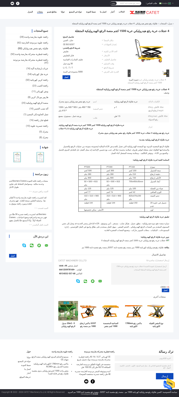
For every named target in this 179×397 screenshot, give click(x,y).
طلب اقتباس (152, 3)
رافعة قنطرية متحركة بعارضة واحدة (31, 54)
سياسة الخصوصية (170, 392)
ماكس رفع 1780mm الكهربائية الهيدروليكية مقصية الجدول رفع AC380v (133, 324)
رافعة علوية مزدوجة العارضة (35, 42)
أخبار (113, 12)
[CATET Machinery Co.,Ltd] (144, 12)
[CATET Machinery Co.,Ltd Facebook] (17, 3)
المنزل (30, 12)
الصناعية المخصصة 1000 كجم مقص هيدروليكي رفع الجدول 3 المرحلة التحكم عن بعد (110, 324)
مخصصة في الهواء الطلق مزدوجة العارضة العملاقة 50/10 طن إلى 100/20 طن (93, 365)
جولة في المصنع (75, 12)
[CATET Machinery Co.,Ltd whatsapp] (40, 245)
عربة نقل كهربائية (40, 74)
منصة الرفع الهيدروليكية (37, 103)
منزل (170, 23)
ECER (95, 394)
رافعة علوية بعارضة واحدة (36, 37)
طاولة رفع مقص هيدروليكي (146, 23)
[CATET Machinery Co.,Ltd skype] (26, 245)
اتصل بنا (103, 12)
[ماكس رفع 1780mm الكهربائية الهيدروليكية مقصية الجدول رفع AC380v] (133, 311)
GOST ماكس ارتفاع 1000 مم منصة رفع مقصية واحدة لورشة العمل (88, 324)
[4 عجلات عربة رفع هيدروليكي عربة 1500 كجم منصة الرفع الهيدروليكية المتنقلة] (149, 52)
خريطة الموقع (25, 377)
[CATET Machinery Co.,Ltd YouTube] (12, 3)
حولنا (63, 12)
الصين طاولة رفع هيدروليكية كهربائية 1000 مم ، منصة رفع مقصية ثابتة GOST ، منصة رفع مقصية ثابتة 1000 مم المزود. (114, 392)
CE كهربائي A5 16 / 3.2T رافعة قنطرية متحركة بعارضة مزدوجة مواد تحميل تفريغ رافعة (93, 359)
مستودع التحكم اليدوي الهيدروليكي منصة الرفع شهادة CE (50, 358)
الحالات (122, 12)
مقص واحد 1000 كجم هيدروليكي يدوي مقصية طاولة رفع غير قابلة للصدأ (50, 372)
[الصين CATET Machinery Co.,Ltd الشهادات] (17, 157)
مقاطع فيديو (52, 12)
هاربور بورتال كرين (39, 97)
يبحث (113, 3)
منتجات (40, 12)
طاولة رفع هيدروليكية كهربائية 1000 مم (147, 247)
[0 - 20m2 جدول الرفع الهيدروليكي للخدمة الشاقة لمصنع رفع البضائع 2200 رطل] (68, 311)
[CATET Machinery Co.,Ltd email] (48, 245)
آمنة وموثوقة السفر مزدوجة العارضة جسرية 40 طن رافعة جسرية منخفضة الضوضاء (92, 372)
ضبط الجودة (91, 12)
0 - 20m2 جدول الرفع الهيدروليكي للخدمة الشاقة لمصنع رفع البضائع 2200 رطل (68, 324)
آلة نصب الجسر (41, 108)
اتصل (66, 77)
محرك (45, 131)
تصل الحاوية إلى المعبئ (37, 114)
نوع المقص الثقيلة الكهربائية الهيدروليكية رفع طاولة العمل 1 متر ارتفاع (156, 324)
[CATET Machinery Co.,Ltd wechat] (33, 245)
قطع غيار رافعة (41, 120)
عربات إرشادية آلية (39, 68)
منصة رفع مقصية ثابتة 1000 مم (94, 247)
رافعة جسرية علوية (39, 126)
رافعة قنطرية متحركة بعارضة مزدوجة (30, 60)
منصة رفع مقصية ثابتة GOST (119, 247)
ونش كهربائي (42, 91)
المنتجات (163, 23)
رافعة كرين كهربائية (39, 80)
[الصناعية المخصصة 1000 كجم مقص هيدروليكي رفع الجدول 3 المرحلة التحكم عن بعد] (111, 311)
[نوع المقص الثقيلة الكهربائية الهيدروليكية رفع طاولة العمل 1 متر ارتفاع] (156, 311)
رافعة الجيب (42, 85)
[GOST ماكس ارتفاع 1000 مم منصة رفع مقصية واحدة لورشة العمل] (88, 311)
